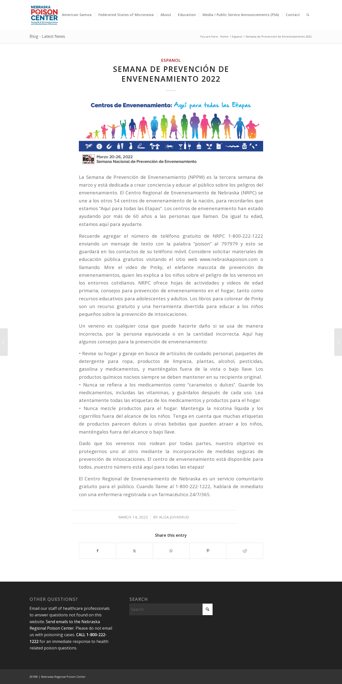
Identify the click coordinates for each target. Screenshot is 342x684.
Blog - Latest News (47, 36)
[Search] (307, 15)
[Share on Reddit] (244, 551)
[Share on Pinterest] (208, 551)
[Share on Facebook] (97, 551)
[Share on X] (134, 551)
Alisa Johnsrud (174, 516)
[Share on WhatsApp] (171, 551)
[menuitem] (50, 15)
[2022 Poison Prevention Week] (4, 342)
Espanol (171, 60)
